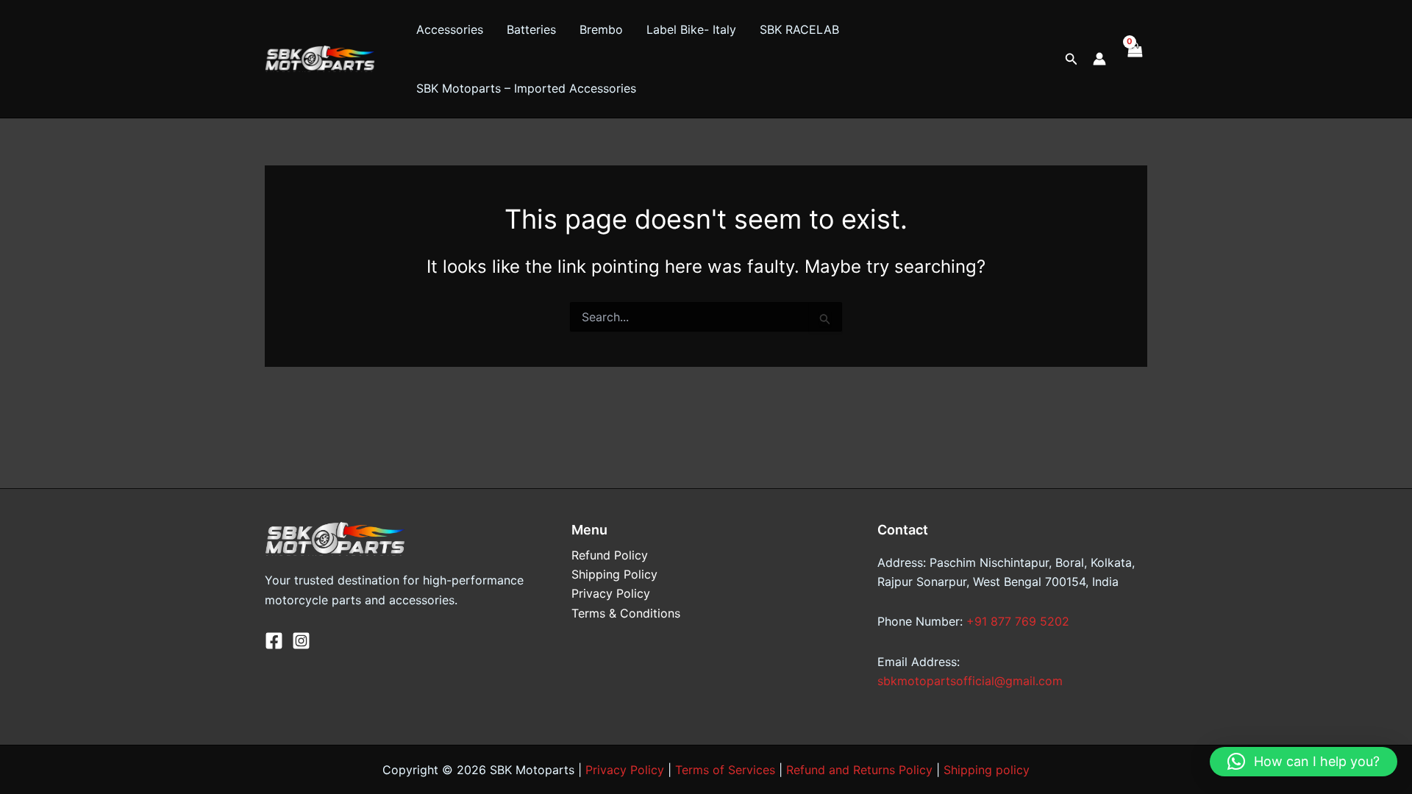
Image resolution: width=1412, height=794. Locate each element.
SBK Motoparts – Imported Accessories (526, 88)
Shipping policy (987, 769)
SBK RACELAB (799, 29)
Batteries (531, 29)
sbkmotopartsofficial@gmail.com (970, 680)
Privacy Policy (610, 593)
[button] (1071, 59)
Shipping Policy (614, 574)
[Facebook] (274, 641)
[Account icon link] (1099, 58)
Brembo (601, 29)
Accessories (449, 29)
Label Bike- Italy (691, 29)
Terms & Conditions (625, 613)
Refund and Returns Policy (859, 769)
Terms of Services (725, 769)
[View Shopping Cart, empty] (1134, 58)
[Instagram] (301, 641)
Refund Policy (609, 555)
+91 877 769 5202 (1017, 621)
